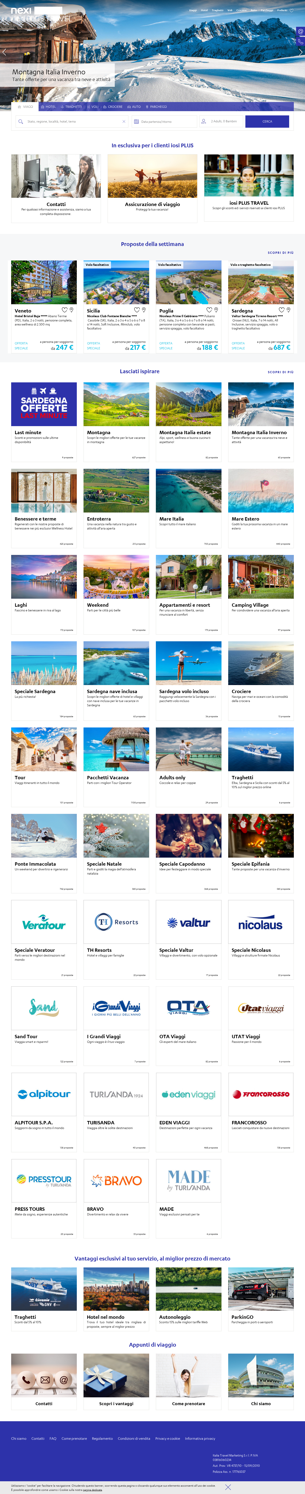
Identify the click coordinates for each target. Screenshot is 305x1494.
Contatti (37, 1438)
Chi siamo (18, 1438)
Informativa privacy (200, 1438)
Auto (254, 10)
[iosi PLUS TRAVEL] (41, 17)
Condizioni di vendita (134, 1438)
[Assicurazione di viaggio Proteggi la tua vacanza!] (152, 176)
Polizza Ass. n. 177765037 (229, 1471)
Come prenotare (74, 1438)
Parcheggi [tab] (158, 106)
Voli (230, 10)
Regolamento (102, 1438)
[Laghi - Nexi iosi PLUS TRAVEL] (152, 55)
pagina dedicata (92, 1489)
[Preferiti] (291, 10)
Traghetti (217, 10)
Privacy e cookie (167, 1438)
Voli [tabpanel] (94, 106)
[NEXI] (22, 10)
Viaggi (193, 10)
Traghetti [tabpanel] (73, 106)
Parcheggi (267, 10)
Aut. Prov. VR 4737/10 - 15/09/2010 (236, 1465)
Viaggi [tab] (28, 106)
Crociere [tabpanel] (115, 106)
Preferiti (282, 10)
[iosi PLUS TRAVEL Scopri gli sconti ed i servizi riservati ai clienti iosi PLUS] (249, 175)
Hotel (204, 10)
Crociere (241, 10)
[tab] (48, 106)
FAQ (53, 1438)
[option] (152, 55)
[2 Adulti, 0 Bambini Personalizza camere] (221, 121)
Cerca (267, 121)
